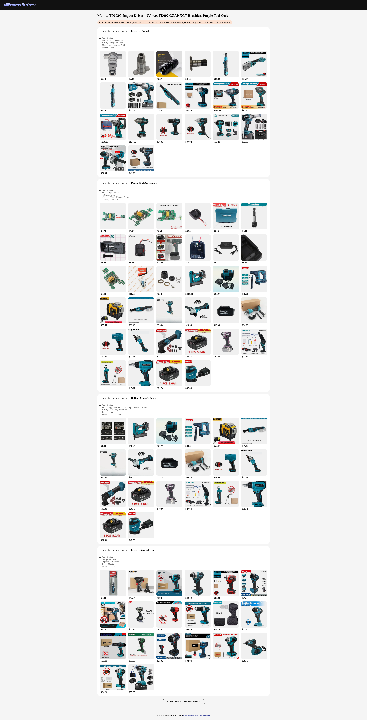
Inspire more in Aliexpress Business (183, 701)
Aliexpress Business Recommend (196, 715)
